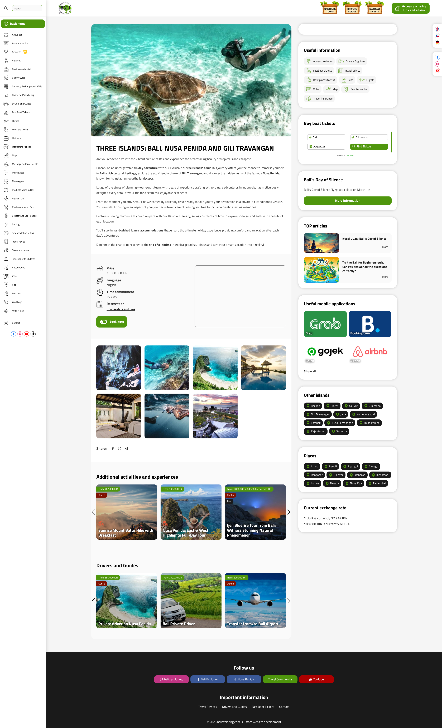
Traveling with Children (23, 259)
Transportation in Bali (23, 233)
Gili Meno (375, 406)
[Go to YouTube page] (26, 333)
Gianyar (338, 475)
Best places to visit (21, 69)
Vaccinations (18, 267)
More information (347, 200)
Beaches (16, 60)
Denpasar (317, 475)
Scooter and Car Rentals (24, 215)
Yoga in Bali (18, 310)
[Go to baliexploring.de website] (437, 42)
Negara (334, 483)
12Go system (350, 155)
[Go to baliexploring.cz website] (437, 35)
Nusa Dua (356, 483)
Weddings (17, 302)
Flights (15, 121)
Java (343, 414)
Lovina (315, 483)
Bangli (333, 466)
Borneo (315, 406)
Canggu (373, 466)
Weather (16, 293)
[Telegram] (126, 448)
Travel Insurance (20, 250)
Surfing (16, 224)
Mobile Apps (18, 172)
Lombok (316, 423)
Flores (334, 406)
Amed (314, 466)
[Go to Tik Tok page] (33, 333)
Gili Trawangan (320, 414)
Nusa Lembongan (342, 423)
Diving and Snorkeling (23, 95)
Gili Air (353, 406)
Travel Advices (207, 707)
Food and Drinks (20, 129)
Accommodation (20, 43)
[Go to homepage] (437, 29)
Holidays (16, 138)
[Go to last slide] (93, 512)
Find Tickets (364, 146)
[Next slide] (288, 512)
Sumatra (341, 431)
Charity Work (18, 78)
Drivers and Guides (21, 103)
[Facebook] (112, 448)
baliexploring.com (228, 722)
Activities (16, 52)
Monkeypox (18, 181)
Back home (18, 23)
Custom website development (261, 722)
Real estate (18, 198)
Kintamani (382, 475)
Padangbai (379, 483)
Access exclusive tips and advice (414, 8)
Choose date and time (121, 309)
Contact (16, 323)
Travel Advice (18, 241)
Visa (14, 284)
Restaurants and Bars (23, 207)
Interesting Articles (21, 146)
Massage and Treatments (25, 164)
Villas (14, 276)
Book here (116, 321)
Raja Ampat (318, 431)
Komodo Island (366, 414)
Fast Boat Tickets (21, 112)
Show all (310, 371)
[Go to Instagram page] (20, 333)
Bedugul (353, 466)
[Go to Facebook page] (13, 333)
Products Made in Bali (23, 190)
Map (14, 155)
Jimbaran (360, 475)
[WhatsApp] (119, 448)
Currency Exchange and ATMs (27, 86)
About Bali (17, 34)
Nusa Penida (372, 423)
